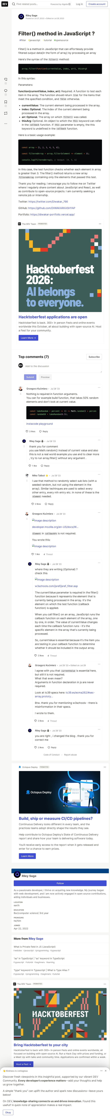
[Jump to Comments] (5, 92)
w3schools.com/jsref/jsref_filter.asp (56, 586)
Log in (79, 4)
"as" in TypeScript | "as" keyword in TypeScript (38, 960)
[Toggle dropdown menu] (100, 224)
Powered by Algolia (59, 4)
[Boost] (5, 113)
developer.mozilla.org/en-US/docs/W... (55, 526)
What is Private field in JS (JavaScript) (37, 948)
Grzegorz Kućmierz (36, 388)
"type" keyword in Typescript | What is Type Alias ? (41, 972)
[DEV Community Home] (4, 4)
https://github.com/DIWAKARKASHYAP (51, 208)
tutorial (47, 40)
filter (22, 40)
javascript (34, 40)
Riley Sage (31, 15)
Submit (30, 377)
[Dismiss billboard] (106, 1070)
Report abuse (70, 754)
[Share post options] (6, 124)
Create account (97, 4)
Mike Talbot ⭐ (40, 475)
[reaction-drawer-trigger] (5, 80)
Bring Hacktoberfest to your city (41, 1045)
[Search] (13, 4)
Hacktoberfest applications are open (53, 317)
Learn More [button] (27, 856)
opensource (61, 40)
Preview (45, 377)
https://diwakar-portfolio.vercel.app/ (52, 214)
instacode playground (39, 423)
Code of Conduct (52, 754)
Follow (60, 883)
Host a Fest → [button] (23, 1064)
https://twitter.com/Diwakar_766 (48, 201)
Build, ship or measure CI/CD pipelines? (56, 818)
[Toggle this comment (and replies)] (20, 393)
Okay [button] (8, 1112)
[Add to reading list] (5, 103)
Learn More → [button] (28, 337)
